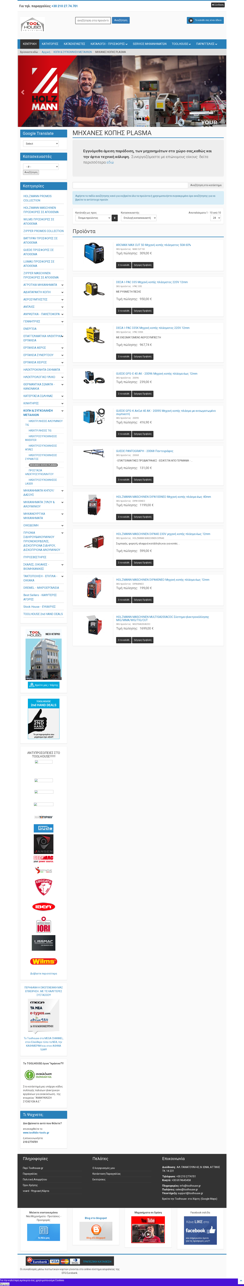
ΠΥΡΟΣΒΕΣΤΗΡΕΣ (34, 557)
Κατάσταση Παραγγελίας (107, 1173)
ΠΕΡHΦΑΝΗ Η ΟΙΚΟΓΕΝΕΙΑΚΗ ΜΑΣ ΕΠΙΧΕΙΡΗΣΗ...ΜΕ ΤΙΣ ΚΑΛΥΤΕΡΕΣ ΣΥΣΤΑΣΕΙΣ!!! (43, 991)
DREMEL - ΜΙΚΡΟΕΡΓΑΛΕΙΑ (41, 587)
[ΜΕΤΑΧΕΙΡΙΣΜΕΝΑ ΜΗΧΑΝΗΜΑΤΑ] (43, 719)
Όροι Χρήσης (30, 1185)
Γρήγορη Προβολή (142, 265)
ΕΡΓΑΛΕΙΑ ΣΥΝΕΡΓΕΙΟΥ (38, 355)
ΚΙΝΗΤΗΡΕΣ (31, 403)
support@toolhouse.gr (190, 1193)
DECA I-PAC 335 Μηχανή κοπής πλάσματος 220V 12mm (152, 282)
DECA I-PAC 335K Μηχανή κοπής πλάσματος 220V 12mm (153, 328)
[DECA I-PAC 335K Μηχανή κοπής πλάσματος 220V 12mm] (94, 342)
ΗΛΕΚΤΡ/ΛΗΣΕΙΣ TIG (40, 430)
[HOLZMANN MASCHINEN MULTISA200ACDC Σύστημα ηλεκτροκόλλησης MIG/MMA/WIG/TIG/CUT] (94, 628)
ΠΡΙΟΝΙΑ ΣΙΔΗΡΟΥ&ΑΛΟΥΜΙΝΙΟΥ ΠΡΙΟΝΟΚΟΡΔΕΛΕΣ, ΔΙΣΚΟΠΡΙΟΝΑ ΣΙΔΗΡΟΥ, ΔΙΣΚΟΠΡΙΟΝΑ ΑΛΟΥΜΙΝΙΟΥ (41, 541)
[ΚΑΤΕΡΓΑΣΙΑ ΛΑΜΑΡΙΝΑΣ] (122, 101)
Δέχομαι (4, 1284)
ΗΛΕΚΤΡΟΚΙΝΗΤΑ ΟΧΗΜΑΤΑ (41, 369)
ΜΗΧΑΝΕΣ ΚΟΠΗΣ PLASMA (43, 465)
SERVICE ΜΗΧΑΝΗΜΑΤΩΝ (149, 44)
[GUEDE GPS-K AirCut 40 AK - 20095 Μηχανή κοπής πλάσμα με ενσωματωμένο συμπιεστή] (94, 422)
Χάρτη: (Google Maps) (205, 1198)
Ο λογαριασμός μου (104, 1168)
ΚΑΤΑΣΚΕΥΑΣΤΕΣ (74, 44)
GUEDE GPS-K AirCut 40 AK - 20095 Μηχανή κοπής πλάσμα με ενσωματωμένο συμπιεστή (166, 412)
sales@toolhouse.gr (187, 1189)
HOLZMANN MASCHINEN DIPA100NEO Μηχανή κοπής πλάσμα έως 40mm (163, 496)
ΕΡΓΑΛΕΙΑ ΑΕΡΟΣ (34, 347)
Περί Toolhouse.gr (33, 1168)
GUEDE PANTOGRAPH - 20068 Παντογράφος (144, 451)
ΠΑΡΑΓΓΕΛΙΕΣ (205, 44)
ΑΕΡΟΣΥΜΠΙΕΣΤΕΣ (35, 299)
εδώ (110, 162)
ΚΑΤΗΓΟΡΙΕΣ (50, 44)
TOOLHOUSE (180, 44)
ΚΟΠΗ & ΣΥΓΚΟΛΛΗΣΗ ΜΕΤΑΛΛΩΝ (73, 52)
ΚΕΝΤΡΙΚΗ (29, 44)
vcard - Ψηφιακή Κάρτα (36, 1190)
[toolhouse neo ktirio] (43, 654)
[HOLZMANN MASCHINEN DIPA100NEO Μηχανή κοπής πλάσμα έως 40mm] (94, 507)
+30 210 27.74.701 (64, 6)
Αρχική (46, 52)
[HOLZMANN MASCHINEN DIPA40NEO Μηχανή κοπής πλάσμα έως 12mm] (94, 590)
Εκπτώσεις (99, 1179)
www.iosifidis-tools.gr (36, 1132)
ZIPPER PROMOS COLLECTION (43, 231)
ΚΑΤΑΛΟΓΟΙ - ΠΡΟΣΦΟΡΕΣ (108, 44)
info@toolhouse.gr (190, 1185)
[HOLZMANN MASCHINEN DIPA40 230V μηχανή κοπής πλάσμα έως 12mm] (94, 548)
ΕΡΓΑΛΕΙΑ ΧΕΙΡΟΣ (35, 362)
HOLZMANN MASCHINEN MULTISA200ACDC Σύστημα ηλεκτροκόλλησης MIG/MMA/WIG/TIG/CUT (162, 618)
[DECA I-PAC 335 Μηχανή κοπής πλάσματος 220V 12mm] (94, 297)
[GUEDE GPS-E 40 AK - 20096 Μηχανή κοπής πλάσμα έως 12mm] (94, 384)
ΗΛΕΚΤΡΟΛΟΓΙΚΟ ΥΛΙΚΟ (39, 377)
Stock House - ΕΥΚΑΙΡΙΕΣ (39, 606)
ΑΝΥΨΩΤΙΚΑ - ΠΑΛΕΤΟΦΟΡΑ (41, 314)
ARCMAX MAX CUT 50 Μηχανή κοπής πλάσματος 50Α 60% (153, 245)
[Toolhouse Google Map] (43, 685)
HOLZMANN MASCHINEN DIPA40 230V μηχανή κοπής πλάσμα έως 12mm (163, 534)
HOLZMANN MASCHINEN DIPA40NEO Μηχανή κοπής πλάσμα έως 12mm (162, 579)
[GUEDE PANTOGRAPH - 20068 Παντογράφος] (94, 465)
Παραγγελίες (30, 1173)
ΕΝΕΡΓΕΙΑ (29, 328)
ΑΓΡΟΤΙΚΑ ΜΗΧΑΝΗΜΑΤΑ (40, 285)
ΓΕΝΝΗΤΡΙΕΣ (31, 321)
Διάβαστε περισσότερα (43, 973)
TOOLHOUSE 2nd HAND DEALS (43, 614)
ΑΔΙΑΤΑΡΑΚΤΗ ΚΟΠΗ (37, 292)
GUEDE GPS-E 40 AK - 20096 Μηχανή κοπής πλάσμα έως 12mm (156, 373)
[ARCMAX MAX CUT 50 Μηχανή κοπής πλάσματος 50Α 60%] (94, 255)
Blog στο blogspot (96, 1218)
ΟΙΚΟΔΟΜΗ (30, 525)
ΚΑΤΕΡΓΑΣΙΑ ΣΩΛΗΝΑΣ (38, 396)
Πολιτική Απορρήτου (35, 1179)
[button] (218, 5)
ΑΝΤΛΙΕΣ (29, 306)
